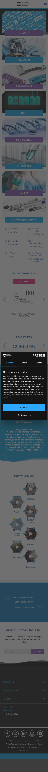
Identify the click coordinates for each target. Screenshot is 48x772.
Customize (22, 415)
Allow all (24, 407)
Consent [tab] (9, 363)
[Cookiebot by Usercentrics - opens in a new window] (34, 355)
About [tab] (39, 363)
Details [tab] (24, 363)
